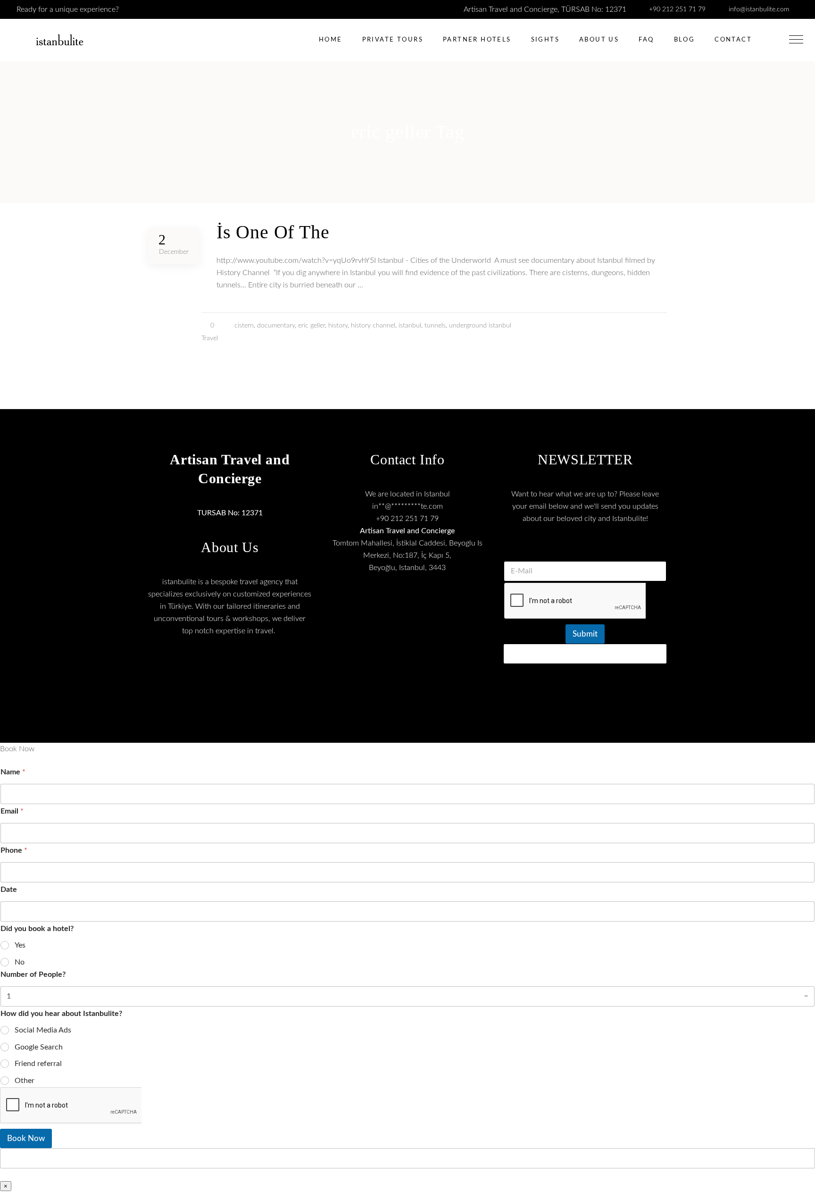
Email (12, 811)
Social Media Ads (43, 1030)
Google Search (39, 1047)
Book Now (26, 1138)
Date (8, 889)
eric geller (311, 325)
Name (12, 772)
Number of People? (33, 974)
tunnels (435, 325)
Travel (209, 338)
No (20, 962)
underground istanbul (480, 325)
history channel (373, 325)
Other (24, 1080)
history (338, 325)
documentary (276, 325)
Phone (13, 850)
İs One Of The (272, 232)
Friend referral (38, 1063)
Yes (20, 945)
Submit (585, 634)
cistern (244, 325)
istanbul (410, 325)
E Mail (585, 549)
